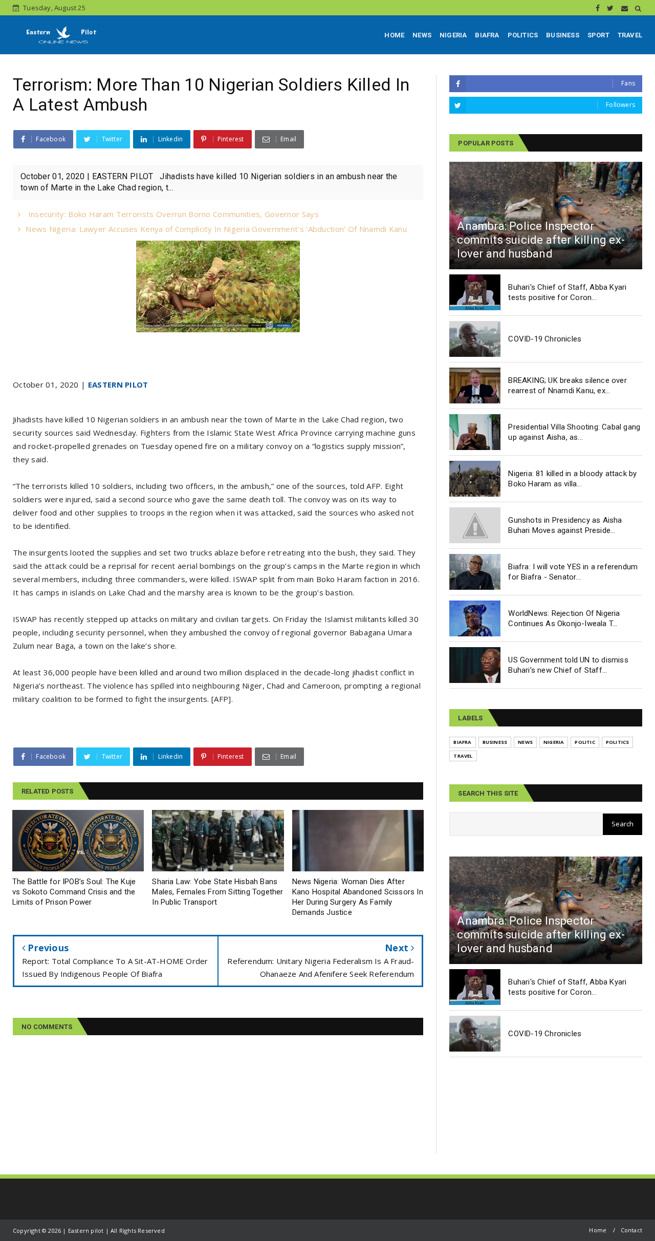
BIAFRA (487, 35)
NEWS (421, 35)
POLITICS (523, 35)
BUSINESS (562, 35)
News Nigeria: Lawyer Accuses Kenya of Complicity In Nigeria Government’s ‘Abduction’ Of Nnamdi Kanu (216, 229)
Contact (631, 1230)
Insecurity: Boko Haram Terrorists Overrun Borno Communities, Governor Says (172, 214)
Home (597, 1230)
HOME (394, 35)
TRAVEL (630, 35)
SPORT (598, 35)
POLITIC (585, 742)
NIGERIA (453, 35)
